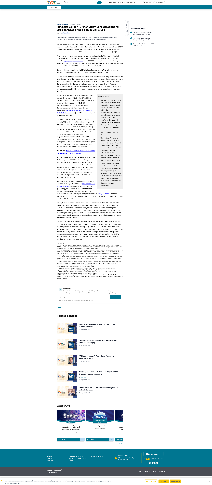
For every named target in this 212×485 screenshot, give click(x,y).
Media (119, 2)
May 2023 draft (104, 194)
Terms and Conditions (76, 456)
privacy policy (90, 300)
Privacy (71, 460)
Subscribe (114, 297)
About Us (50, 456)
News (114, 2)
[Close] (209, 481)
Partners (126, 2)
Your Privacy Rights (97, 456)
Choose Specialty (52, 7)
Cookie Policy (16, 483)
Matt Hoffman (84, 377)
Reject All (163, 481)
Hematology (60, 307)
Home (110, 2)
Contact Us (50, 460)
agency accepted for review (73, 61)
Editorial (49, 458)
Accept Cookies (175, 481)
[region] (106, 481)
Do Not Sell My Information (77, 458)
